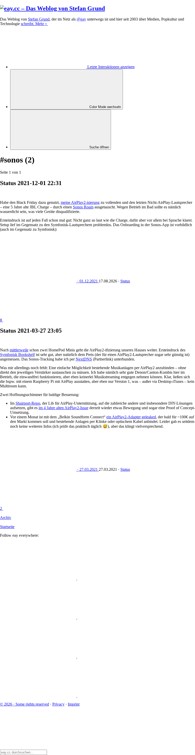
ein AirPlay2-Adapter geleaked (131, 417)
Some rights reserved (24, 704)
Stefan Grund (39, 19)
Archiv (5, 517)
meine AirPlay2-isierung (80, 202)
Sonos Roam (83, 207)
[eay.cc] (52, 8)
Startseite (7, 527)
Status (125, 281)
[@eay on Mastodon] (38, 578)
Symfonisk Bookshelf (17, 354)
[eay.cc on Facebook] (115, 656)
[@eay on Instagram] (38, 656)
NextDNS (84, 359)
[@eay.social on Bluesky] (115, 578)
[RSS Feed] (115, 695)
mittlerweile (19, 350)
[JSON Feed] (38, 695)
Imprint (73, 704)
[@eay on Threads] (115, 617)
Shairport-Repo (27, 403)
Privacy (58, 704)
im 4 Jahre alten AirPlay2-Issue (63, 408)
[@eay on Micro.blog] (38, 617)
